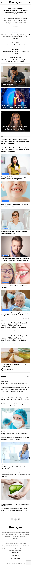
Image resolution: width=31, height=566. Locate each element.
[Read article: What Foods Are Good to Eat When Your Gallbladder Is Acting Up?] (15, 489)
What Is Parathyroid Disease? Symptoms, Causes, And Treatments (14, 467)
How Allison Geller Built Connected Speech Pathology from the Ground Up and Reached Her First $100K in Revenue (15, 127)
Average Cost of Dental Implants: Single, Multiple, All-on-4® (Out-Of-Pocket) (14, 314)
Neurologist (15, 49)
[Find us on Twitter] (15, 519)
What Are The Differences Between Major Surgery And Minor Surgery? (14, 434)
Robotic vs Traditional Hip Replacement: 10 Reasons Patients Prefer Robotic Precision (15, 106)
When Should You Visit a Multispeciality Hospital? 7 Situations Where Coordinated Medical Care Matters (15, 11)
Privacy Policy (15, 558)
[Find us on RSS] (19, 519)
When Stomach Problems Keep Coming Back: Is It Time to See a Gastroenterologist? (16, 60)
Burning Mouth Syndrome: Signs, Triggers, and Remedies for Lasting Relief (15, 178)
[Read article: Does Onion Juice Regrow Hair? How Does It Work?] (15, 355)
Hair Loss (27, 318)
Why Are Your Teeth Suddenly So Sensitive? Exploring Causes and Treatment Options (15, 259)
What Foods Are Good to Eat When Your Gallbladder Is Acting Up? (15, 505)
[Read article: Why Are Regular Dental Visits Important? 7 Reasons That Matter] (15, 219)
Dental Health (15, 32)
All (21, 135)
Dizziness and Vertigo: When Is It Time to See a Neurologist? (16, 52)
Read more (15, 26)
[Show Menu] (1, 2)
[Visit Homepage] (15, 2)
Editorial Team (8, 369)
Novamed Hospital (16, 16)
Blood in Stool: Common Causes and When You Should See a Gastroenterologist (13, 83)
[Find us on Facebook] (12, 519)
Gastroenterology (15, 57)
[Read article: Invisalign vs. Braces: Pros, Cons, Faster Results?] (15, 273)
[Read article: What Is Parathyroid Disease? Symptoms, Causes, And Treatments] (15, 452)
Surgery (27, 376)
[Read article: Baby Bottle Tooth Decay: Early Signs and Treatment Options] (15, 191)
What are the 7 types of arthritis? (15, 45)
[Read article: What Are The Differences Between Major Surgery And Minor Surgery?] (15, 418)
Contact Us (15, 556)
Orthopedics (15, 42)
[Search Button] (29, 2)
